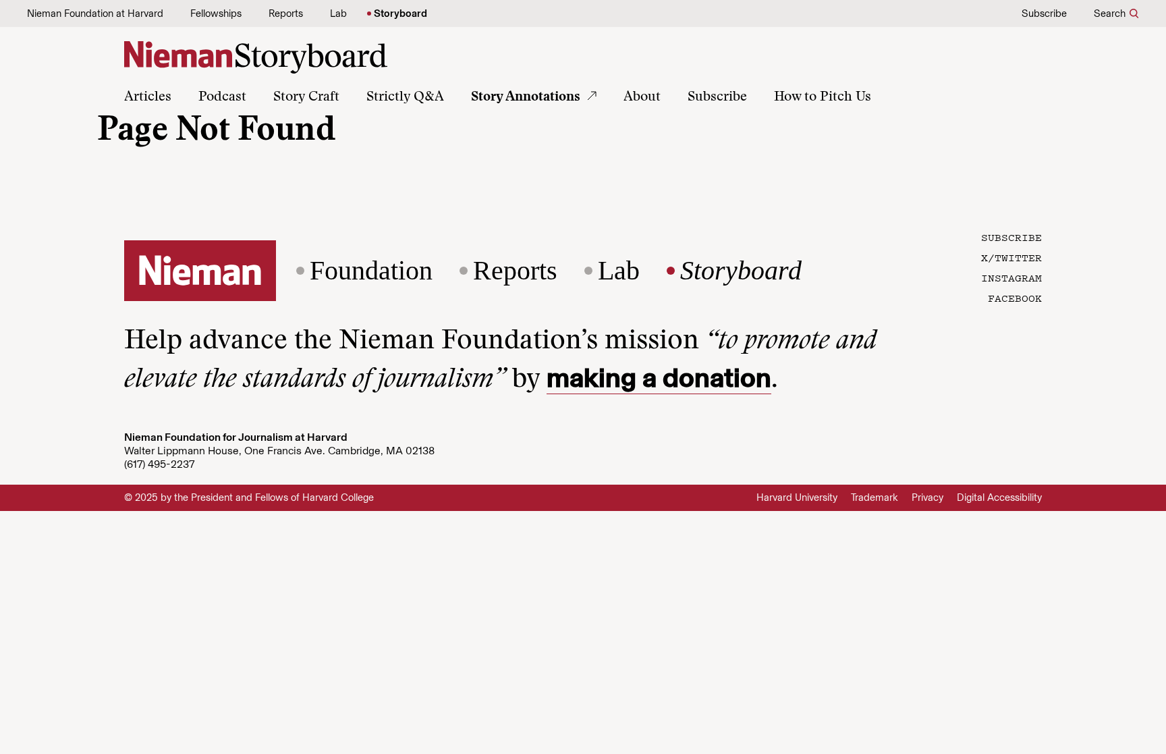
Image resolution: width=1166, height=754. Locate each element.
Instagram (1011, 277)
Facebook (1015, 297)
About (642, 97)
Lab (338, 13)
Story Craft (306, 97)
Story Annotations (525, 97)
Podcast (222, 97)
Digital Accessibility (999, 497)
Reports (286, 13)
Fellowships (216, 13)
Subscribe (1044, 13)
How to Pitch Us (822, 97)
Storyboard (400, 13)
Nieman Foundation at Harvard (95, 13)
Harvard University (796, 497)
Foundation (371, 271)
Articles (147, 97)
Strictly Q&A (405, 97)
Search (1110, 13)
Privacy (927, 497)
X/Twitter (1011, 257)
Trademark (874, 497)
